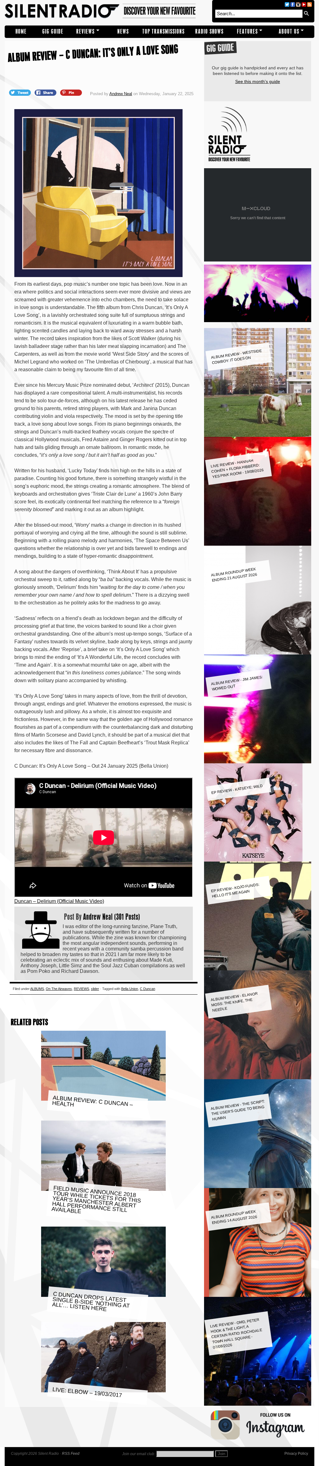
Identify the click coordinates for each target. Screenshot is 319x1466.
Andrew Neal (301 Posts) (111, 916)
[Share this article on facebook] (46, 92)
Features (247, 32)
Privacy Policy (296, 1453)
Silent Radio (107, 11)
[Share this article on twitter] (20, 92)
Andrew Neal (120, 93)
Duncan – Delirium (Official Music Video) (59, 901)
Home (21, 32)
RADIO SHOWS (209, 32)
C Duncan (147, 989)
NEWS (123, 32)
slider (95, 989)
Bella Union (129, 989)
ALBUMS (37, 989)
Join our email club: (138, 1454)
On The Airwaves (59, 989)
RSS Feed (70, 1453)
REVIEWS (85, 32)
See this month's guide (257, 81)
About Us (289, 32)
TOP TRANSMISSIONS (163, 32)
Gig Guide (53, 32)
